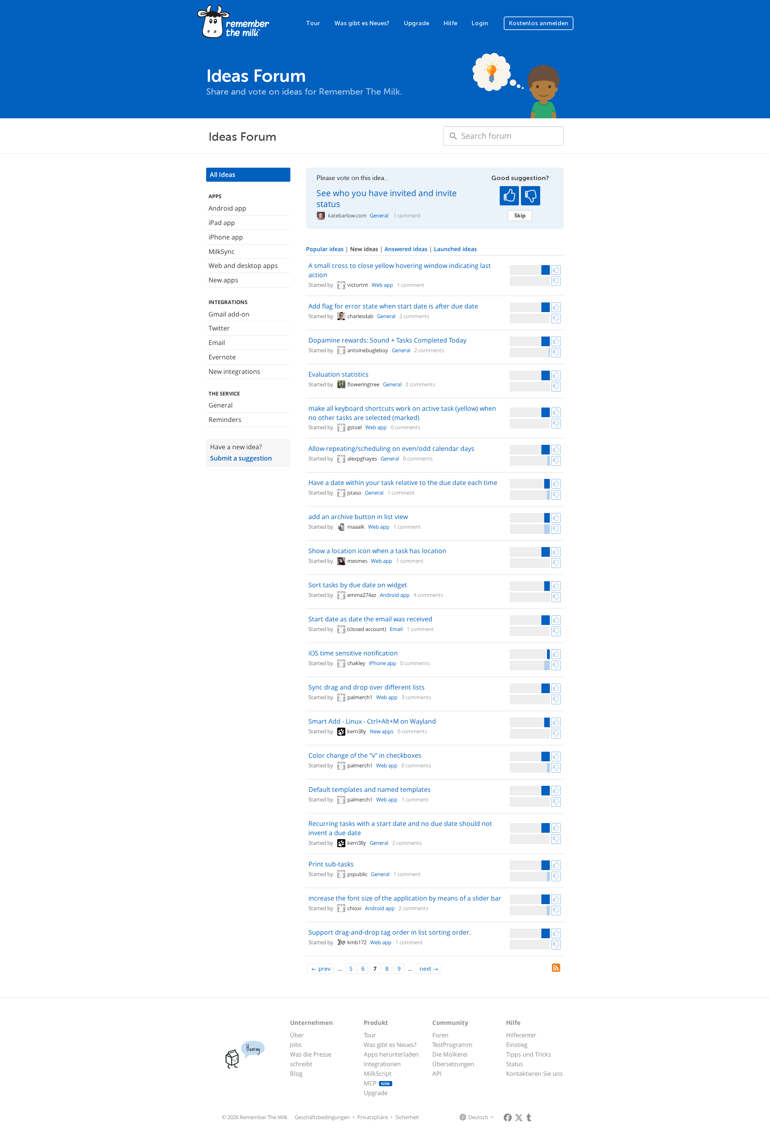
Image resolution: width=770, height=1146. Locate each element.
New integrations (234, 371)
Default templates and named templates (369, 789)
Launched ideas (455, 249)
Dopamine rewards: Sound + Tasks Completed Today (387, 340)
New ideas (365, 249)
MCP (377, 1083)
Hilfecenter (521, 1035)
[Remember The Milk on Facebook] (508, 1118)
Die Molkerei (450, 1054)
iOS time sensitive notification (353, 653)
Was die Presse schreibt (310, 1059)
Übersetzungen (453, 1064)
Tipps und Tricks (528, 1054)
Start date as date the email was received (370, 619)
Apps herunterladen (391, 1054)
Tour (313, 23)
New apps (223, 280)
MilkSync (222, 251)
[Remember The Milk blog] (529, 1118)
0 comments (405, 427)
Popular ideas (325, 249)
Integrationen (382, 1064)
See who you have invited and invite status (386, 198)
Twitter (219, 328)
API (437, 1073)
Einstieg (516, 1045)
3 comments (416, 697)
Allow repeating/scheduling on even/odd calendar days (391, 448)
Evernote (222, 357)
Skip (520, 215)
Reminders (225, 419)
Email (217, 342)
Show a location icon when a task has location (377, 550)
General (221, 405)
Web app (382, 284)
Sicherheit (407, 1117)
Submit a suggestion (241, 458)
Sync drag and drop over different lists (366, 687)
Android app (227, 208)
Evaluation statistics (338, 374)
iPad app (222, 222)
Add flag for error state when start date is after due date (393, 306)
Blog (296, 1073)
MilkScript (377, 1073)
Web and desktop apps (243, 265)
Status (514, 1064)
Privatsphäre (372, 1117)
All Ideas (222, 174)
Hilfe (450, 23)
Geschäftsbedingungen (322, 1117)
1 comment (407, 215)
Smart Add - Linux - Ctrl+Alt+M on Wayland (372, 721)
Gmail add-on (229, 314)
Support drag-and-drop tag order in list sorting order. (389, 932)
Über (297, 1035)
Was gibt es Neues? (361, 23)
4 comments (428, 594)
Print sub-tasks (331, 864)
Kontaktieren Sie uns (534, 1073)
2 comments (414, 316)
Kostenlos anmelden (538, 23)
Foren (440, 1035)
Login (480, 23)
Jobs (296, 1045)
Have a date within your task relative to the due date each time (402, 482)
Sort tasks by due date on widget (357, 584)
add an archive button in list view (358, 516)
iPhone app (226, 237)
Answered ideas (407, 249)
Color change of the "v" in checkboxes (364, 755)
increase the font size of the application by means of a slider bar (404, 898)
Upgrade (416, 23)
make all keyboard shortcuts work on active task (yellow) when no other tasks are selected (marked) (402, 413)
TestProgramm (452, 1045)
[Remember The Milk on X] (519, 1118)
